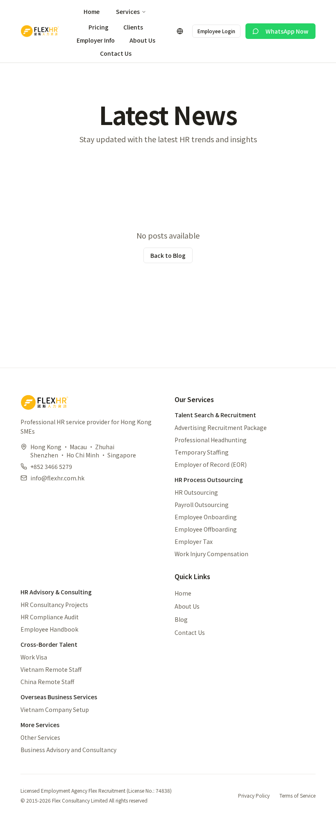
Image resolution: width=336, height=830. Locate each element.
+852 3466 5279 (51, 466)
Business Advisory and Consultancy (68, 750)
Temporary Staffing (202, 452)
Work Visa (33, 657)
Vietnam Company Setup (54, 709)
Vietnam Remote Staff (51, 669)
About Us (142, 40)
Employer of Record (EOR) (211, 464)
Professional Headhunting (211, 440)
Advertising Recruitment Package (221, 427)
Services (128, 11)
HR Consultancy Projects (54, 604)
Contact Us (116, 53)
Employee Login (216, 30)
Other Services (40, 737)
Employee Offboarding (206, 529)
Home (92, 11)
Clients (133, 27)
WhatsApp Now (287, 31)
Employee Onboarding (206, 517)
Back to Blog (168, 255)
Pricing (99, 27)
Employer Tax (194, 541)
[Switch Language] (180, 31)
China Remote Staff (47, 682)
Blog (181, 619)
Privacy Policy (254, 795)
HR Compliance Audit (49, 617)
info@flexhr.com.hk (57, 478)
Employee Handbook (49, 629)
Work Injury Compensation (211, 554)
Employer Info (96, 40)
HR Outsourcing (196, 492)
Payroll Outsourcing (202, 504)
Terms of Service (297, 795)
